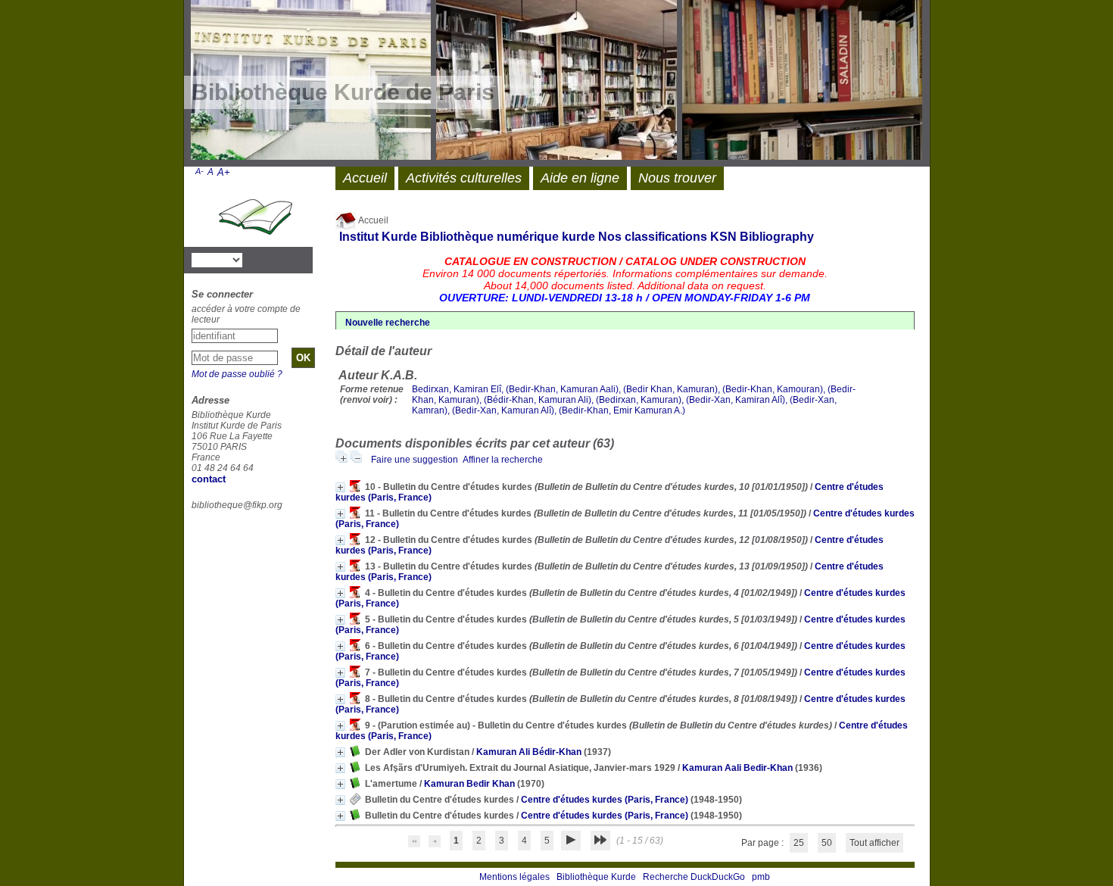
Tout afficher (874, 843)
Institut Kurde (378, 236)
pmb (761, 877)
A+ (223, 172)
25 (798, 843)
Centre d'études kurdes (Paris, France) (604, 799)
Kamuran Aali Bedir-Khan (737, 768)
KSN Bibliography (762, 236)
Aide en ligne (580, 178)
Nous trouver (677, 178)
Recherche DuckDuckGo (694, 877)
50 (827, 843)
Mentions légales (514, 877)
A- (199, 171)
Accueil (372, 220)
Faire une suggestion (414, 459)
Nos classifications (652, 236)
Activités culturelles (464, 178)
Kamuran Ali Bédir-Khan (528, 752)
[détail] (340, 487)
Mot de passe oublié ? (237, 374)
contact (209, 479)
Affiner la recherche (503, 459)
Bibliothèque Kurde (596, 877)
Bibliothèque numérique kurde (507, 236)
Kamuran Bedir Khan (469, 783)
